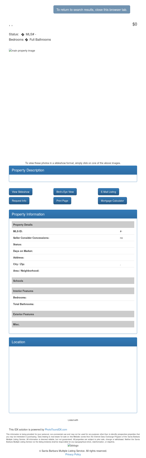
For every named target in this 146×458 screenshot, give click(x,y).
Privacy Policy (73, 454)
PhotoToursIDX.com (56, 429)
